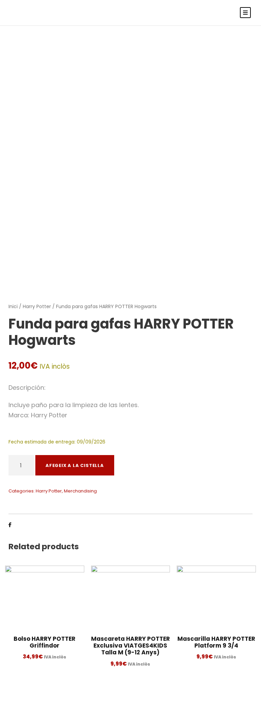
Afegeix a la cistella (75, 465)
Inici (13, 306)
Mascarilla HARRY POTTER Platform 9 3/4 (216, 642)
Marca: (18, 415)
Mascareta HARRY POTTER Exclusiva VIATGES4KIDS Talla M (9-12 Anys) (130, 646)
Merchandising (80, 491)
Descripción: (27, 387)
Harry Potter (37, 306)
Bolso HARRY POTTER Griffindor (44, 642)
